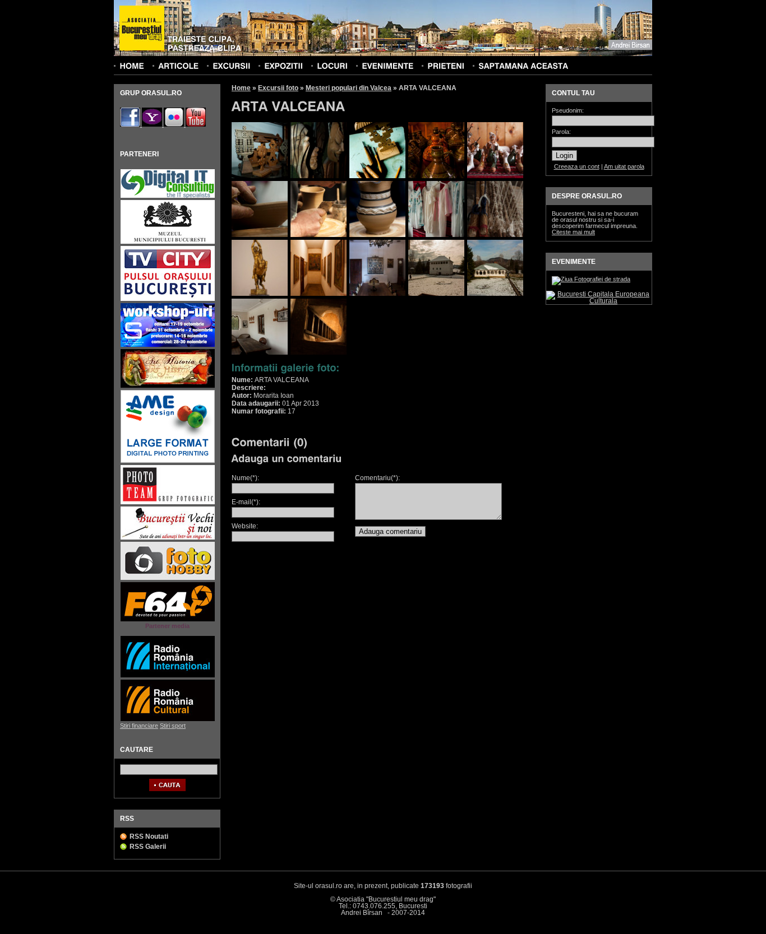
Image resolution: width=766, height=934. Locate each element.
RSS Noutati (149, 836)
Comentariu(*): (377, 478)
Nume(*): (245, 478)
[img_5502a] (377, 176)
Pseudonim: (568, 111)
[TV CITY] (167, 299)
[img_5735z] (260, 352)
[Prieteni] (445, 65)
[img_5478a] (260, 176)
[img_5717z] (495, 294)
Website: (245, 526)
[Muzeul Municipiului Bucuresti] (167, 242)
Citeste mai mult (573, 232)
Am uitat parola (624, 166)
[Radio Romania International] (167, 676)
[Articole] (178, 65)
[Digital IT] (167, 196)
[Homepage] (141, 29)
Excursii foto (278, 88)
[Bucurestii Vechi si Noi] (167, 538)
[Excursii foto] (231, 65)
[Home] (131, 65)
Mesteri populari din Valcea (348, 88)
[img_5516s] (436, 176)
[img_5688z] (436, 294)
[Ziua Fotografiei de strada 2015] (591, 279)
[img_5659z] (260, 294)
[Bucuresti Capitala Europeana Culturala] (599, 301)
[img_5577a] (318, 235)
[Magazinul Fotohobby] (167, 578)
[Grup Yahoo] (153, 124)
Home (241, 88)
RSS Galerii (148, 846)
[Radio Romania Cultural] (167, 719)
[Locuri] (332, 65)
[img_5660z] (318, 294)
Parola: (561, 132)
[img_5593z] (436, 235)
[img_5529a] (495, 176)
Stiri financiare (139, 725)
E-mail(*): (246, 502)
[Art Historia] (167, 386)
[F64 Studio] (167, 620)
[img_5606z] (495, 235)
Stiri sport (173, 725)
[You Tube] (196, 124)
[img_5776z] (318, 352)
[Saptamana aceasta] (523, 65)
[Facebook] (131, 124)
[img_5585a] (377, 235)
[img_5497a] (318, 176)
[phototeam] (167, 503)
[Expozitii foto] (283, 65)
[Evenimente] (387, 65)
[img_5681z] (377, 294)
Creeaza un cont (576, 166)
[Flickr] (175, 124)
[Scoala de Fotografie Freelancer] (167, 345)
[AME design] (167, 461)
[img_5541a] (260, 235)
